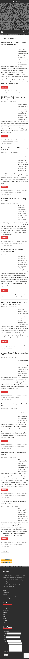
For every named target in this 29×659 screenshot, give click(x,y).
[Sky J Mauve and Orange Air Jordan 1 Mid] (9, 411)
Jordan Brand (5, 91)
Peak (4, 622)
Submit (6, 655)
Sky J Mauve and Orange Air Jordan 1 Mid (14, 405)
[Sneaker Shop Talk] (2, 32)
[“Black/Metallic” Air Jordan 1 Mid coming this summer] (9, 256)
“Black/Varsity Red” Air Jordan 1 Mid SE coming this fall (13, 98)
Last (5, 637)
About (4, 590)
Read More (4, 87)
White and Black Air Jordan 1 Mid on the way (13, 453)
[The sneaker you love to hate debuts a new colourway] (9, 509)
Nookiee (5, 620)
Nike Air (5, 618)
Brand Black (6, 610)
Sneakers (13, 91)
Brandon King (13, 101)
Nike (4, 616)
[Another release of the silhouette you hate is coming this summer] (9, 309)
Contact (5, 594)
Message (6, 651)
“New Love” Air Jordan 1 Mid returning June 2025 (14, 149)
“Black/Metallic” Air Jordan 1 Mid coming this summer (12, 250)
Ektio (4, 614)
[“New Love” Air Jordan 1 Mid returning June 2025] (9, 155)
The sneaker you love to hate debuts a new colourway (14, 502)
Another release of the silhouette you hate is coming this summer (14, 303)
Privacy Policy (6, 598)
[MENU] (27, 32)
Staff (11, 47)
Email (5, 641)
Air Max (5, 612)
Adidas (4, 607)
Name (5, 633)
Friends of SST (6, 592)
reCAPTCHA (7, 653)
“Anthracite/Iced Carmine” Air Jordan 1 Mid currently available (14, 43)
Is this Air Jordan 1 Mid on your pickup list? (14, 354)
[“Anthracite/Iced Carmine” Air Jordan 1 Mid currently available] (9, 49)
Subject (6, 643)
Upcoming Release (13, 141)
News (9, 91)
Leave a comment (16, 92)
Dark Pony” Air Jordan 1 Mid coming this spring (13, 199)
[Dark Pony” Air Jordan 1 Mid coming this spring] (9, 206)
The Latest (18, 91)
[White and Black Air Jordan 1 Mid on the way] (9, 460)
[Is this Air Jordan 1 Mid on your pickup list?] (9, 360)
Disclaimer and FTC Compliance (11, 596)
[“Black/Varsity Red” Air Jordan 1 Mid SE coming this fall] (9, 104)
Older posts (5, 551)
